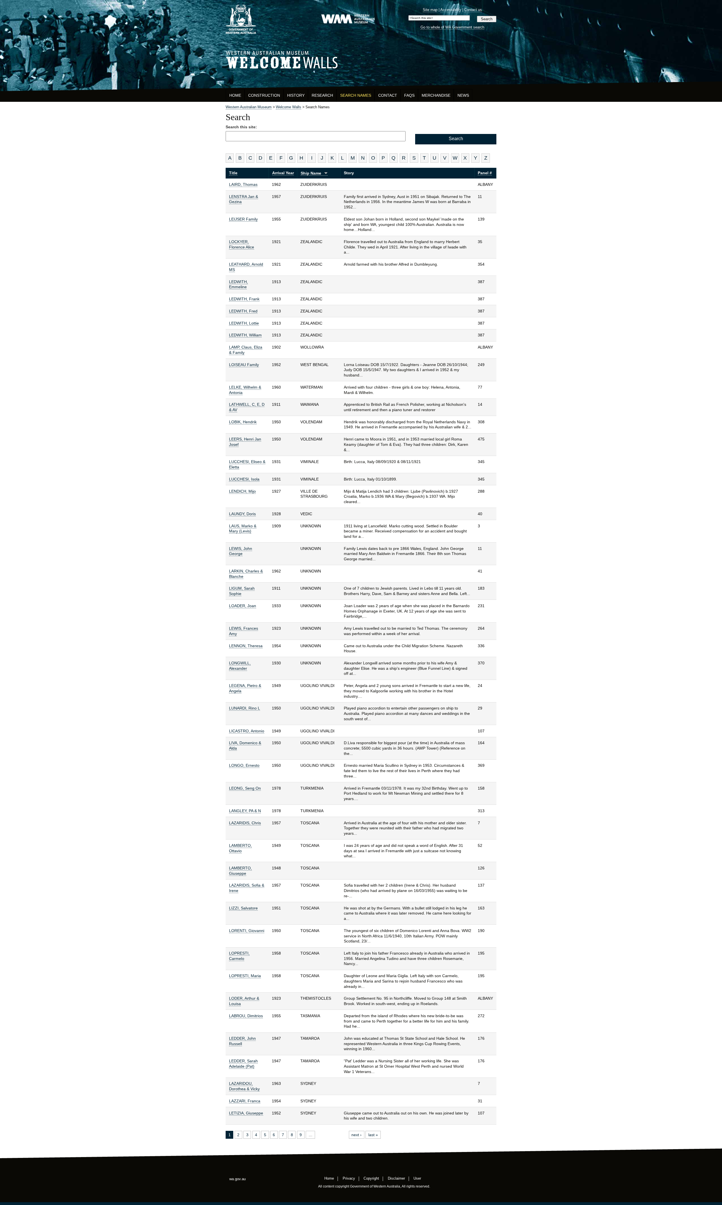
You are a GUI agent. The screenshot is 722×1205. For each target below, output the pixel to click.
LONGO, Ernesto (244, 765)
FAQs (409, 95)
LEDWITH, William (245, 335)
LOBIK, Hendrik (243, 422)
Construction (264, 95)
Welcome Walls (361, 59)
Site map (430, 10)
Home (235, 95)
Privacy (349, 1178)
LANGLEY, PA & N (245, 811)
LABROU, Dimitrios (246, 1016)
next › (356, 1135)
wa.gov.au (237, 1179)
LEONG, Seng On (245, 788)
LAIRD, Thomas (243, 184)
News (463, 95)
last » (373, 1135)
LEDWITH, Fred (243, 311)
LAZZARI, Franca (244, 1101)
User (417, 1178)
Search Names (355, 95)
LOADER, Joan (242, 605)
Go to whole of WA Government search (452, 27)
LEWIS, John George (240, 551)
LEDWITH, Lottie (244, 323)
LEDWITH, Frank (244, 299)
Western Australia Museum (241, 19)
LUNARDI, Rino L (244, 708)
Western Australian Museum (348, 19)
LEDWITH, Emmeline (238, 284)
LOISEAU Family (244, 364)
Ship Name (311, 173)
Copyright (371, 1178)
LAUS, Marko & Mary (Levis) (242, 529)
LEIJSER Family (243, 219)
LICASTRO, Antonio (246, 731)
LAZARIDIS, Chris (245, 823)
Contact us (473, 10)
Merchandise (436, 95)
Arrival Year (283, 173)
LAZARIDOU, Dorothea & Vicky (244, 1086)
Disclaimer (396, 1178)
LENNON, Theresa (246, 646)
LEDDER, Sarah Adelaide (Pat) (243, 1064)
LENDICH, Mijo (242, 491)
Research (322, 95)
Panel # (485, 173)
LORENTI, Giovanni (246, 930)
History (296, 95)
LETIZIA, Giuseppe (246, 1113)
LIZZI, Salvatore (243, 908)
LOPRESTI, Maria (245, 975)
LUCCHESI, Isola (244, 479)
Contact (387, 95)
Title (233, 173)
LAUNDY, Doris (242, 514)
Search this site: (241, 127)
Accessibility (450, 10)
